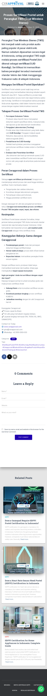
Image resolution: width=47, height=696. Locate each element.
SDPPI (13, 338)
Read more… (25, 539)
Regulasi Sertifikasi (28, 690)
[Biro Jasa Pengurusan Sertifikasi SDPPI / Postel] (21, 3)
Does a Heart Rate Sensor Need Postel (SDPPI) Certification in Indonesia (23, 582)
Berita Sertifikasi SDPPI (22, 685)
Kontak (14, 690)
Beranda (7, 685)
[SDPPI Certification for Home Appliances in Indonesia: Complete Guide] (23, 620)
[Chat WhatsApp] (41, 689)
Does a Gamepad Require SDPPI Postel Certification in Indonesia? (22, 522)
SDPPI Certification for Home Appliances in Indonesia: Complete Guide (22, 643)
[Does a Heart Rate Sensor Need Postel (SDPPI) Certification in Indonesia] (23, 560)
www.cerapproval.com (13, 327)
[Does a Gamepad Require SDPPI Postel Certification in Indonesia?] (23, 500)
